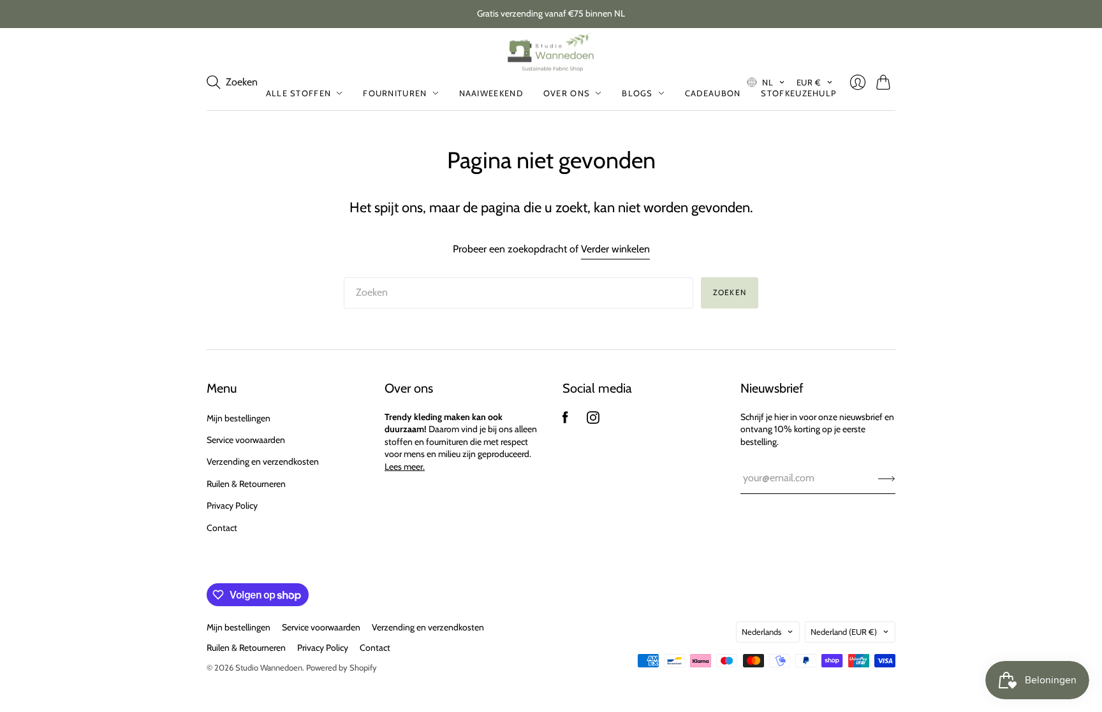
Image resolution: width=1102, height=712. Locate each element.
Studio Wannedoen (268, 667)
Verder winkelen (615, 249)
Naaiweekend (491, 93)
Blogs (637, 93)
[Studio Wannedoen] (551, 52)
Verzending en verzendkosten (263, 461)
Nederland (844, 632)
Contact (222, 528)
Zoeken (729, 292)
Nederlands (761, 632)
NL (767, 82)
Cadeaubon (713, 93)
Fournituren (395, 93)
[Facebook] (565, 420)
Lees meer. (405, 466)
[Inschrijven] (886, 478)
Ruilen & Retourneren (246, 484)
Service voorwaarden (246, 440)
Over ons (566, 93)
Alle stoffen (299, 93)
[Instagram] (593, 420)
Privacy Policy (232, 505)
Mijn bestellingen (238, 418)
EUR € (809, 82)
